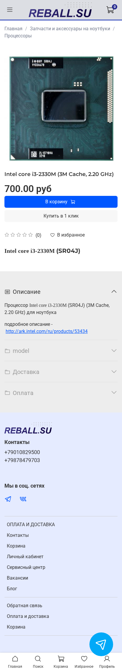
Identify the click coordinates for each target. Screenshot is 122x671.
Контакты (18, 535)
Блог (12, 588)
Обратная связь (24, 605)
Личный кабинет (25, 556)
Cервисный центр (26, 567)
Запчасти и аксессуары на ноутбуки (70, 28)
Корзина (16, 546)
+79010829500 (22, 452)
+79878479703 (22, 460)
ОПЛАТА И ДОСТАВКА (31, 524)
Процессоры (18, 36)
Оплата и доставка (28, 616)
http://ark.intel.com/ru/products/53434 (47, 331)
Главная (13, 28)
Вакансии (17, 578)
